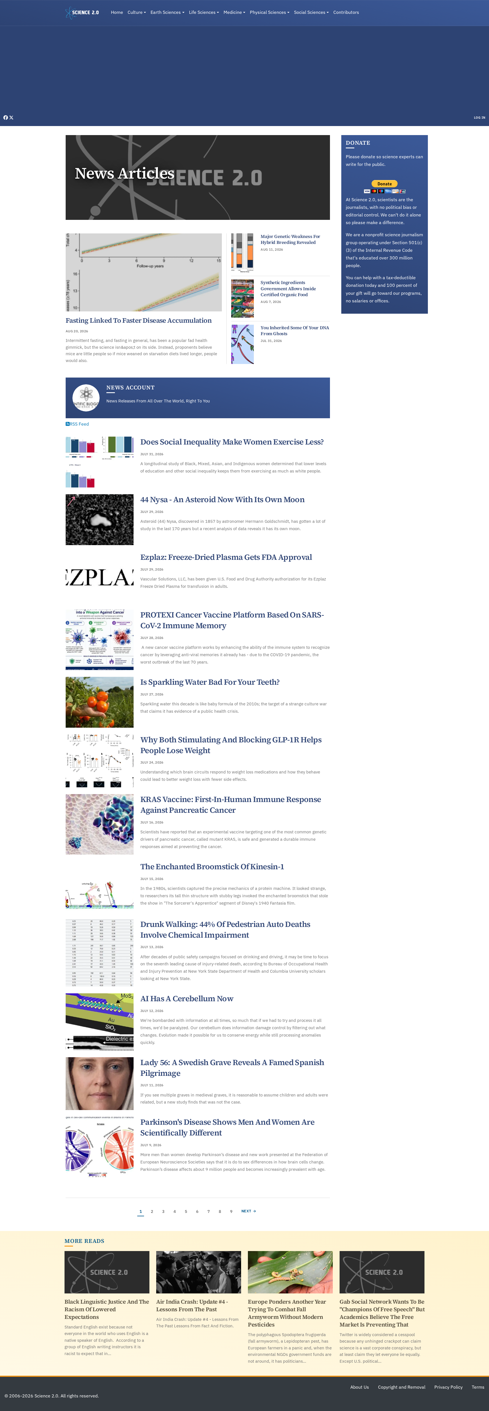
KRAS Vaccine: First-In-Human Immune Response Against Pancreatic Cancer (230, 804)
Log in (480, 118)
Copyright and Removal (401, 1387)
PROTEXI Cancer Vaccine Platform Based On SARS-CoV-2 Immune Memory (232, 620)
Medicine (233, 12)
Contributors (346, 12)
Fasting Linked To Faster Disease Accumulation (139, 320)
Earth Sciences (166, 12)
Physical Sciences (268, 12)
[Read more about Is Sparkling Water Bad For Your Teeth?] (100, 702)
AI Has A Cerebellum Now (186, 998)
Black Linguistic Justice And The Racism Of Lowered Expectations (107, 1309)
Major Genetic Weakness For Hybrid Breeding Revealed (290, 239)
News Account (130, 387)
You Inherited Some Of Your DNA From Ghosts (295, 330)
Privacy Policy (448, 1387)
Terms (478, 1387)
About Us (359, 1387)
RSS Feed (79, 424)
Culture (135, 12)
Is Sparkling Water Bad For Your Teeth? (210, 682)
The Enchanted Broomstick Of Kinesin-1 (212, 866)
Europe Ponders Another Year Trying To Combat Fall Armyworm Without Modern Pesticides (287, 1313)
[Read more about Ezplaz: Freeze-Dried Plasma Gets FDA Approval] (100, 577)
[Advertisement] (244, 71)
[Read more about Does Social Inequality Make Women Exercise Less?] (100, 462)
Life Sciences (202, 12)
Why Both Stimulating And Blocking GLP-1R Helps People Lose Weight (230, 745)
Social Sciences (309, 12)
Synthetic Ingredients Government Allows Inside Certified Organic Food (288, 288)
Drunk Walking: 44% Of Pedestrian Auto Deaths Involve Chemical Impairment (225, 929)
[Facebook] (6, 117)
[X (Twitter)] (11, 117)
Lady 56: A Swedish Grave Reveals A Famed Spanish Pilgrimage (232, 1067)
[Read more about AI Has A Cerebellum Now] (100, 1021)
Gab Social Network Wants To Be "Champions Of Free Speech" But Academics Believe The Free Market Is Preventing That (382, 1313)
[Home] (84, 13)
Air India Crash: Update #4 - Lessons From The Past (192, 1305)
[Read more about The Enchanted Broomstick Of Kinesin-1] (100, 886)
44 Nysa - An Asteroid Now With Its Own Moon (222, 499)
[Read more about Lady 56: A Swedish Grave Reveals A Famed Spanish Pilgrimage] (100, 1083)
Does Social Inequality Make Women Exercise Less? (232, 441)
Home (117, 12)
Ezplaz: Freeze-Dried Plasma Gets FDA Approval (226, 557)
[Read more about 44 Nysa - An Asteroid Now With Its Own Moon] (100, 519)
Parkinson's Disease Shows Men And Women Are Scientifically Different (227, 1127)
